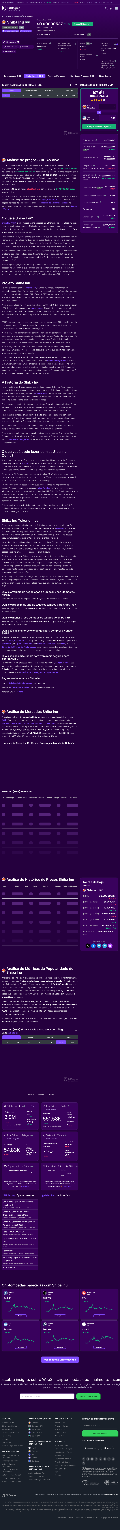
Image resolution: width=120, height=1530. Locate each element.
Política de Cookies (91, 1518)
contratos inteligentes (19, 439)
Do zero (19, 692)
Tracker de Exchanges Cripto (54, 203)
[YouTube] (92, 1459)
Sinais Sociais (105, 76)
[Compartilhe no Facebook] (93, 945)
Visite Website (51, 1139)
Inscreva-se (100, 1433)
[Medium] (105, 1459)
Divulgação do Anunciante (109, 1518)
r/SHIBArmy (9, 1195)
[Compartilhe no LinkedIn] (99, 945)
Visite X (34, 1106)
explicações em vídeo (20, 687)
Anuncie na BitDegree (62, 1462)
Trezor (6, 209)
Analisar (21, 1316)
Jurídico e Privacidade (75, 1518)
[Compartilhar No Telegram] (104, 945)
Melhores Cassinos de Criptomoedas (10, 1471)
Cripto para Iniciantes (9, 1426)
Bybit (43, 199)
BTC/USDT (6, 723)
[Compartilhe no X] (87, 945)
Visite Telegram (13, 1139)
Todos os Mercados (56, 76)
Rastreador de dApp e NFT (11, 1481)
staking (25, 463)
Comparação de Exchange (11, 1461)
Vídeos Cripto (6, 1439)
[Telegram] (88, 1459)
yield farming (44, 488)
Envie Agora (25, 1186)
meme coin (31, 288)
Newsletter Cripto (8, 1429)
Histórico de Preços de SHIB (82, 76)
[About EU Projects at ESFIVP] (90, 1482)
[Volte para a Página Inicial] (3, 16)
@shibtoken (12, 1033)
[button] (107, 2)
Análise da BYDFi (61, 1433)
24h (87, 43)
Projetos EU (59, 1455)
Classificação (19, 16)
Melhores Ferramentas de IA (12, 1475)
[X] (83, 1459)
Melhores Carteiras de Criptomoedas (9, 1465)
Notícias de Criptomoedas (20, 683)
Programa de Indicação (63, 1459)
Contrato (58, 1472)
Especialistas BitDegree (63, 1449)
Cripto (8, 16)
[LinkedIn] (100, 1459)
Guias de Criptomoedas (10, 1433)
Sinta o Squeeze (88, 1396)
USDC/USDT (17, 723)
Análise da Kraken (61, 1426)
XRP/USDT (50, 723)
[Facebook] (96, 1459)
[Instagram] (109, 1459)
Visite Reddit (51, 1109)
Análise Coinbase (61, 1436)
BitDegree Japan (61, 1468)
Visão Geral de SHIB (35, 76)
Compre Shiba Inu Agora (98, 126)
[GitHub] (83, 1463)
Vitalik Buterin (41, 393)
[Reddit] (113, 1459)
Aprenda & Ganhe (8, 1423)
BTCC (58, 199)
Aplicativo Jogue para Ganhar (12, 1446)
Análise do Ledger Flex (36, 1473)
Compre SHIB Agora (81, 24)
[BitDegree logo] (9, 1495)
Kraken (50, 199)
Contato (58, 1475)
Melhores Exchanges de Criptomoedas (10, 1456)
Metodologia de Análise (63, 1452)
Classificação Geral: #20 (10, 27)
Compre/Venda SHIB (12, 76)
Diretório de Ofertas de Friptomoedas (19, 647)
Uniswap (60, 528)
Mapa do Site (61, 1518)
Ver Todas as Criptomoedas (60, 1359)
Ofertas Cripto (7, 1442)
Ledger (74, 206)
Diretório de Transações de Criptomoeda (39, 672)
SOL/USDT (39, 723)
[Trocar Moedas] (99, 112)
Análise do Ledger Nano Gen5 (39, 1480)
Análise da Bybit (60, 1423)
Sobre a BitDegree (61, 1445)
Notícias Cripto (7, 1436)
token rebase (37, 308)
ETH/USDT (29, 723)
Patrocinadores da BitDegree (65, 1465)
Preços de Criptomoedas (11, 1478)
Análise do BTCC (61, 1429)
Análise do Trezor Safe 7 (37, 1476)
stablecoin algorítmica (57, 360)
